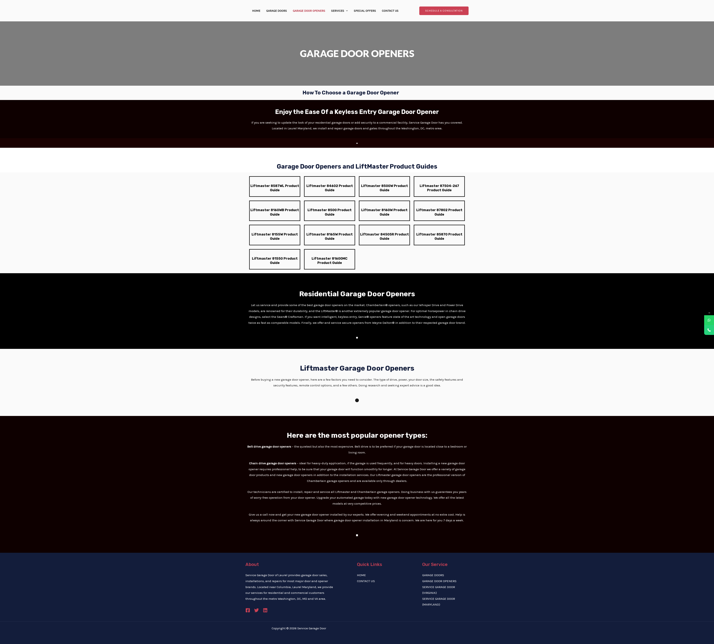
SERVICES (337, 10)
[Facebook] (247, 610)
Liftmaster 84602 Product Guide (329, 188)
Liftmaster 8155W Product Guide (275, 236)
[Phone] (709, 330)
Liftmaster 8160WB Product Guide (274, 212)
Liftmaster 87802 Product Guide (439, 212)
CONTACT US (390, 10)
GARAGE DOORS (276, 10)
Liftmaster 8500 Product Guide (330, 212)
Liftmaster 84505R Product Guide (384, 236)
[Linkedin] (265, 610)
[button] (346, 10)
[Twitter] (256, 610)
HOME (256, 10)
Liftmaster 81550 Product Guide (275, 260)
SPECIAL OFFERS (365, 10)
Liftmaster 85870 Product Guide (439, 236)
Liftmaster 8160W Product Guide (384, 212)
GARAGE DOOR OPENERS (309, 10)
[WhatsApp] (709, 320)
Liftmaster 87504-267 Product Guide (439, 188)
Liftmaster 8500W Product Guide (384, 188)
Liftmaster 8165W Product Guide (329, 236)
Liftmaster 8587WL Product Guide (274, 188)
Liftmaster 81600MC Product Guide (330, 260)
